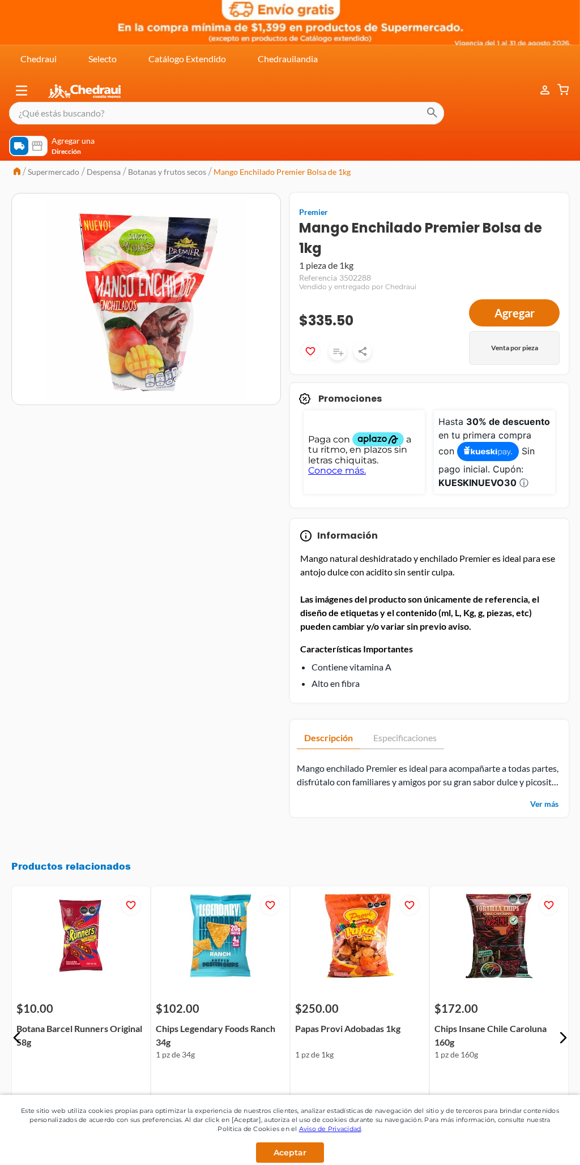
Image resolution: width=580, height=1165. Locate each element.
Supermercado (53, 172)
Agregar (514, 313)
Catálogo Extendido (187, 58)
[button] (21, 90)
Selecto (102, 58)
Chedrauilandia (288, 58)
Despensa (104, 172)
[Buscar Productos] (432, 113)
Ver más (544, 804)
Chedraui (38, 58)
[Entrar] (539, 90)
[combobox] (226, 113)
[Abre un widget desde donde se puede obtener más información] (534, 1145)
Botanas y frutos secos (167, 172)
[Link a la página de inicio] (17, 172)
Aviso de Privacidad (330, 1129)
